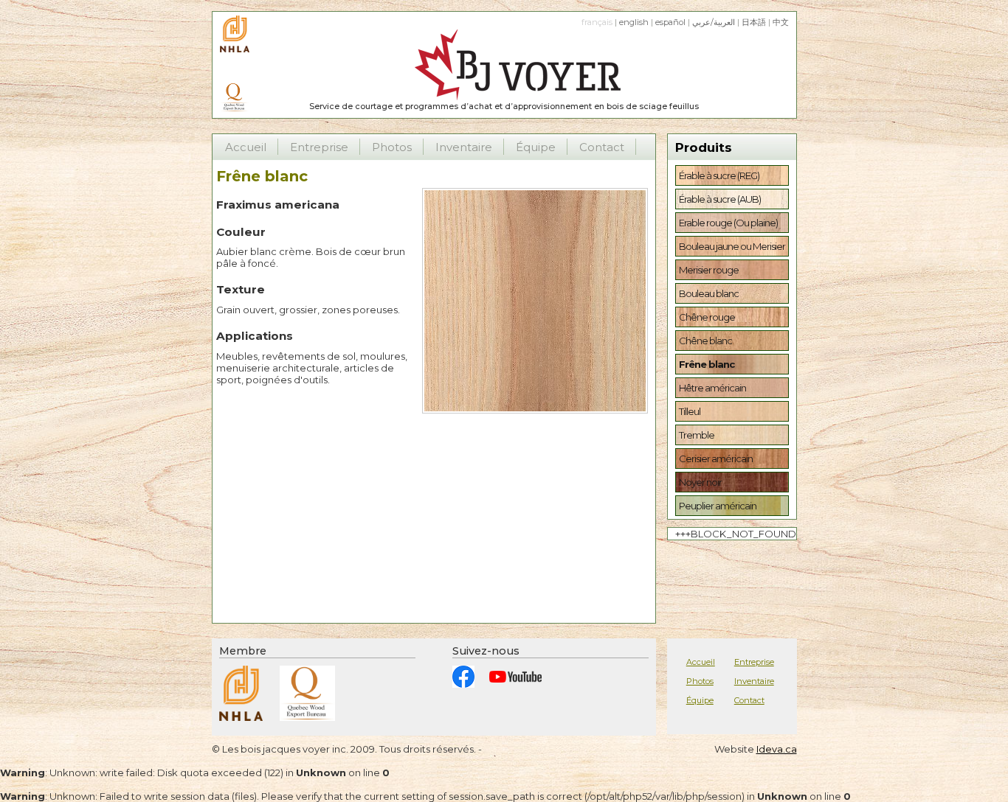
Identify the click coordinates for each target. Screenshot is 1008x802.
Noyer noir (700, 482)
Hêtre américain (712, 388)
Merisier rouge (709, 270)
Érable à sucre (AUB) (720, 199)
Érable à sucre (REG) (719, 175)
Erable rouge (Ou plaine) (728, 223)
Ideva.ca (776, 749)
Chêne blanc (705, 340)
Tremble (696, 435)
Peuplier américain (717, 506)
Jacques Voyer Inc (504, 65)
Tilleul (689, 411)
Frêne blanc (706, 364)
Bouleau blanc (709, 293)
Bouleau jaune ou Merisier (732, 246)
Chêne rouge (707, 317)
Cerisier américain (716, 458)
